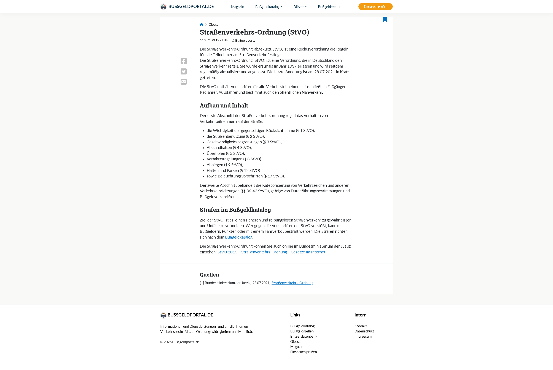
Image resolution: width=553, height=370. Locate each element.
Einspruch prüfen (375, 6)
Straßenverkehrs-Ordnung (292, 283)
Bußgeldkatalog (267, 7)
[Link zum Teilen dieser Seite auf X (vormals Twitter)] (187, 71)
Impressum (363, 336)
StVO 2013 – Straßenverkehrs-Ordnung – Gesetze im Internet (272, 252)
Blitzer (299, 7)
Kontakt (360, 326)
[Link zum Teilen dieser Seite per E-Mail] (187, 81)
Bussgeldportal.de (191, 6)
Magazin (237, 7)
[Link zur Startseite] (201, 24)
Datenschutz (364, 331)
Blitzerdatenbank (303, 336)
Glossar (214, 24)
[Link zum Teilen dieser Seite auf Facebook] (187, 61)
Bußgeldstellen (329, 7)
